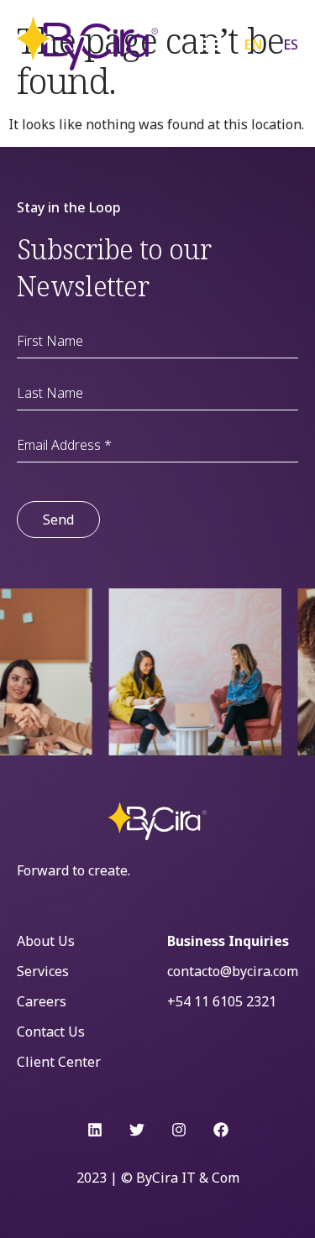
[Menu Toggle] (212, 44)
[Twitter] (136, 1129)
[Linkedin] (94, 1129)
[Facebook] (220, 1129)
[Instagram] (178, 1129)
